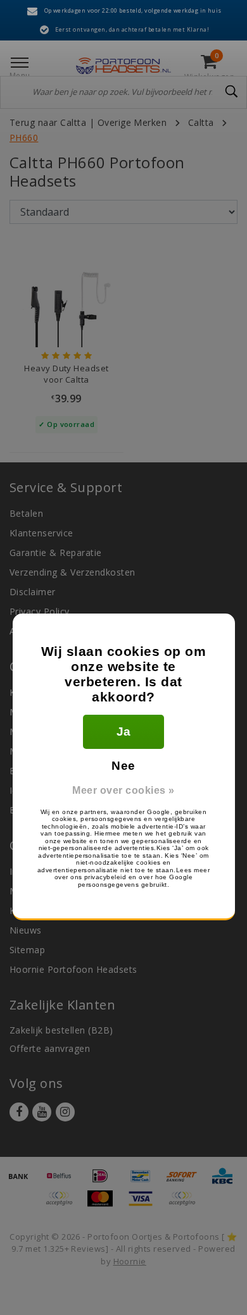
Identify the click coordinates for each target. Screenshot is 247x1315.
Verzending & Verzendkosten (72, 572)
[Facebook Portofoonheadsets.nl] (19, 1112)
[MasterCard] (104, 1204)
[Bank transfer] (23, 1181)
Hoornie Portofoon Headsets (73, 969)
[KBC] (225, 1181)
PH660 (24, 138)
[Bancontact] (145, 1181)
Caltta (201, 122)
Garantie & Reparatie (56, 552)
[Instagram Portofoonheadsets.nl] (65, 1112)
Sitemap (27, 950)
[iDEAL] (104, 1181)
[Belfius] (63, 1181)
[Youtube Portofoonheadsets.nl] (41, 1112)
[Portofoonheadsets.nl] (123, 65)
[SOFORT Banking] (186, 1181)
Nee (123, 765)
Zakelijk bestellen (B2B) (61, 1030)
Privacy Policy (40, 611)
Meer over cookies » (123, 790)
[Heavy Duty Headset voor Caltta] (66, 299)
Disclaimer (33, 592)
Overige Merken (132, 122)
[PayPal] (63, 1204)
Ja (124, 731)
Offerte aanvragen (50, 1048)
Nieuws (26, 930)
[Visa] (145, 1204)
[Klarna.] (185, 1204)
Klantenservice (41, 533)
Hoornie (129, 1261)
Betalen (26, 513)
